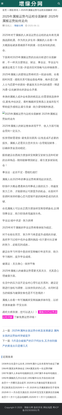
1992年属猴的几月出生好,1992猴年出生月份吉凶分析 (28, 378)
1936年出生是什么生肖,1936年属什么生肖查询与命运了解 (30, 363)
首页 (4, 10)
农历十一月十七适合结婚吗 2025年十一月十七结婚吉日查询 (31, 397)
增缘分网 (18, 25)
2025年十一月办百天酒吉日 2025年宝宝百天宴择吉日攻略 (30, 392)
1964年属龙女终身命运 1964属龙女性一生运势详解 (27, 368)
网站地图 (47, 407)
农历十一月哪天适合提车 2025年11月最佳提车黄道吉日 (29, 382)
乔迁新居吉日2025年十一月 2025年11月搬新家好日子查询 (30, 387)
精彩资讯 (13, 10)
